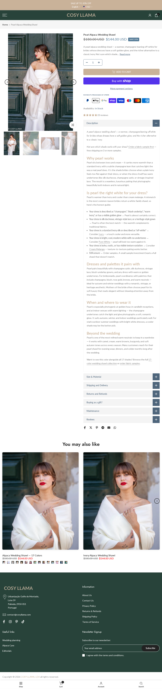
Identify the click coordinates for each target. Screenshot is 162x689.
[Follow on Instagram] (10, 622)
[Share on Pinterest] (96, 427)
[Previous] (7, 82)
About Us (87, 595)
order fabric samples (130, 363)
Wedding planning (11, 640)
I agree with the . (105, 655)
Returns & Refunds (91, 611)
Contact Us (88, 600)
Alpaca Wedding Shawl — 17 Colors (22, 555)
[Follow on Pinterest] (16, 622)
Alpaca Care (8, 645)
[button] (90, 115)
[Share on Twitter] (90, 427)
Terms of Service (90, 622)
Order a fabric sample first (141, 146)
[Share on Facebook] (84, 427)
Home (5, 25)
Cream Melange (97, 249)
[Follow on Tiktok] (23, 622)
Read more (125, 54)
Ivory (101, 234)
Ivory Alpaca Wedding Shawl (99, 555)
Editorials (7, 650)
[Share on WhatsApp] (114, 427)
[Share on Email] (108, 427)
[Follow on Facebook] (4, 622)
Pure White (104, 241)
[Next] (73, 82)
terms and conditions (113, 655)
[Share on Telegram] (102, 427)
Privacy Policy (89, 606)
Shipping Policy (89, 616)
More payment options (121, 88)
